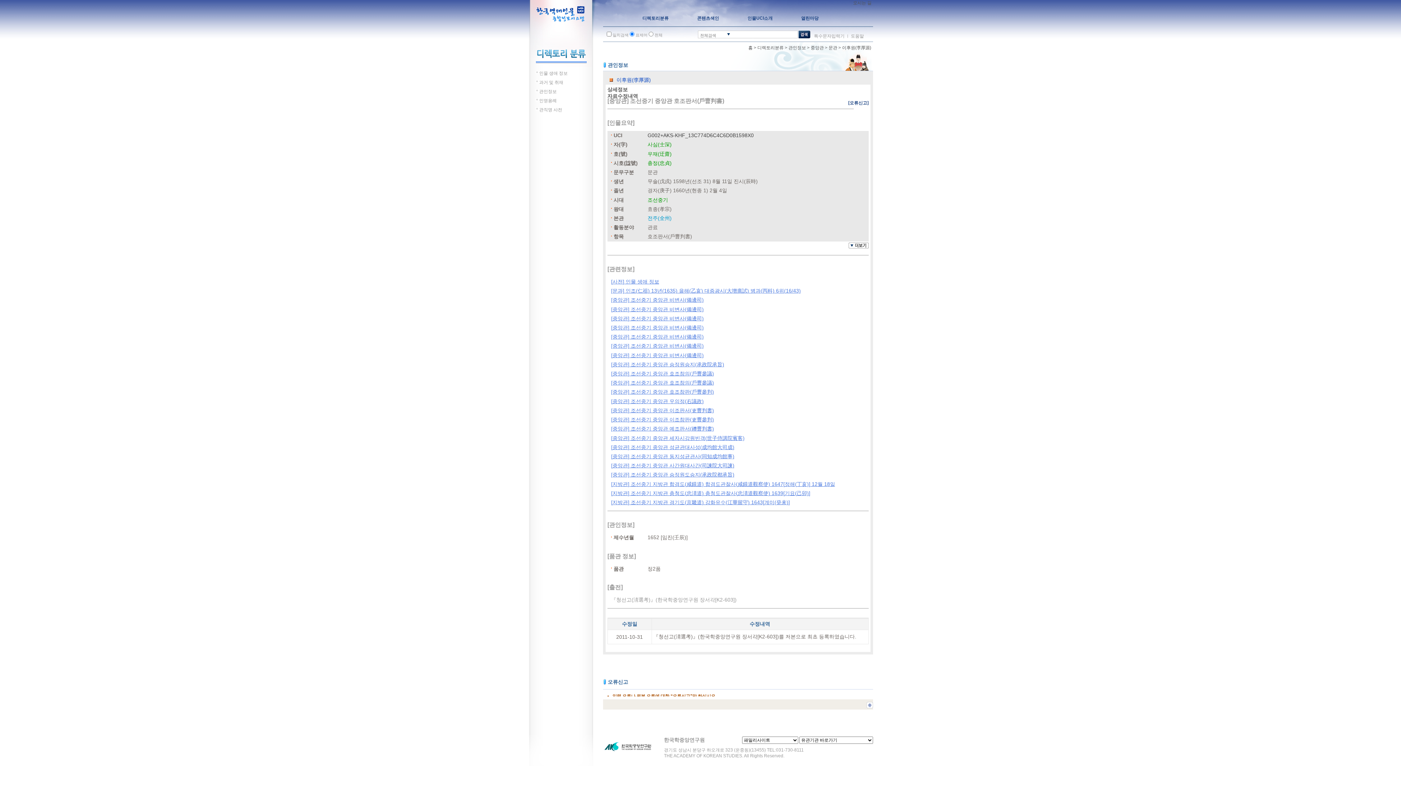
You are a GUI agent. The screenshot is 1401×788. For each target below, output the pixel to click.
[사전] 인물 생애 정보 (635, 282)
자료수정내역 (622, 96)
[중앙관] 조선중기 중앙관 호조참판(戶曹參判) (662, 392)
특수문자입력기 (829, 36)
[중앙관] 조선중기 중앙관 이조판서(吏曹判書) (662, 410)
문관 (833, 47)
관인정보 (797, 47)
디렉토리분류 (770, 47)
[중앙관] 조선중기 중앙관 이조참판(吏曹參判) (662, 419)
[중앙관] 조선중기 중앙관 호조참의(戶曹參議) (662, 373)
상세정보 (617, 89)
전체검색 (708, 35)
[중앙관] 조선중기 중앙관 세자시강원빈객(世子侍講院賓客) (678, 438)
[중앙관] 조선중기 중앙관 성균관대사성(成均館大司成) (672, 447)
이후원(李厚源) (856, 47)
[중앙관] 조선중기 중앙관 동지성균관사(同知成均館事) (672, 456)
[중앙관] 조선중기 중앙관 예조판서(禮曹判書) (662, 429)
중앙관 (817, 47)
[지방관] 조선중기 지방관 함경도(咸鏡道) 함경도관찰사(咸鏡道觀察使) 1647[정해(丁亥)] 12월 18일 (723, 484)
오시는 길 (862, 2)
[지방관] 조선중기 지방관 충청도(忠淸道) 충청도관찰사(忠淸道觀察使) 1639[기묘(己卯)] (710, 493)
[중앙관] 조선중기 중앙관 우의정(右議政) (657, 401)
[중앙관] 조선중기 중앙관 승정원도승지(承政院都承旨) (672, 475)
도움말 (857, 36)
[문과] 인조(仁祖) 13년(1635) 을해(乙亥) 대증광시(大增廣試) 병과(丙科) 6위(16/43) (706, 291)
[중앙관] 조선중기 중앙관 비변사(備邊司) (657, 300)
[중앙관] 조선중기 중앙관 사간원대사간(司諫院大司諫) (672, 465)
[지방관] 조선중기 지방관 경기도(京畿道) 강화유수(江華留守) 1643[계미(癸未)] (700, 502)
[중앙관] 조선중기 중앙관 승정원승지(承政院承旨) (667, 364)
